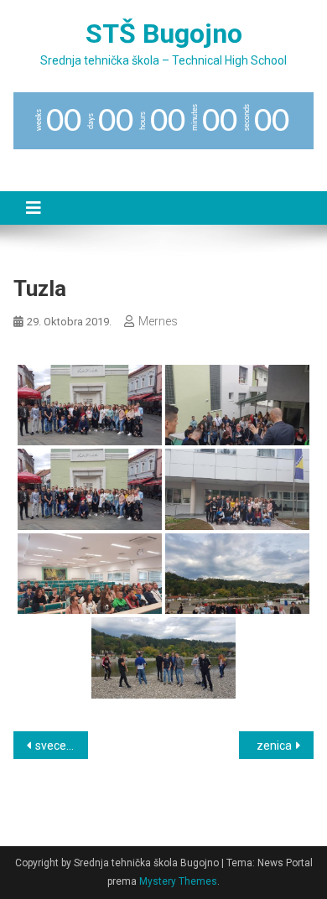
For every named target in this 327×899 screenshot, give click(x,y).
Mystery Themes (178, 881)
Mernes (158, 321)
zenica (274, 745)
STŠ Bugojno (164, 33)
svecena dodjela (62, 745)
